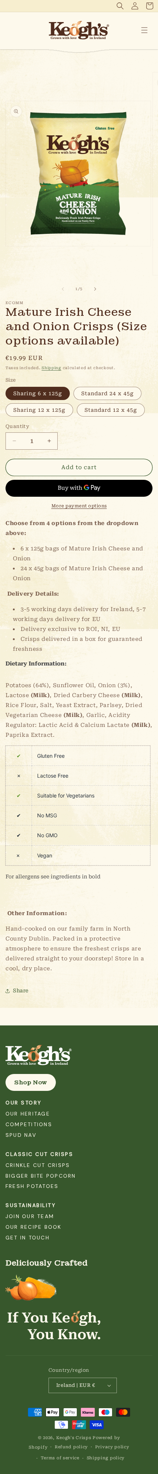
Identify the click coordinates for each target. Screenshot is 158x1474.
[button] (120, 6)
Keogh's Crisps (73, 1437)
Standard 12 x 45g (111, 410)
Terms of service (60, 1458)
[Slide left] (63, 289)
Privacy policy (112, 1447)
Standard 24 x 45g (107, 393)
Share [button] (21, 990)
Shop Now (30, 1082)
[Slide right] (95, 289)
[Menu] (144, 30)
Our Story (24, 1102)
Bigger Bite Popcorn (41, 1176)
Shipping (51, 368)
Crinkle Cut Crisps (38, 1165)
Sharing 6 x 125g (37, 393)
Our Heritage (28, 1113)
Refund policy (71, 1447)
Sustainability (31, 1205)
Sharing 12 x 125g (39, 410)
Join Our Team (30, 1216)
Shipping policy (106, 1458)
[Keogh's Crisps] (79, 1055)
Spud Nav (21, 1135)
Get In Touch (28, 1237)
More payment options (79, 505)
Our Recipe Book (34, 1227)
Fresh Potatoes (32, 1186)
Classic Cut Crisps (39, 1154)
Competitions (29, 1124)
